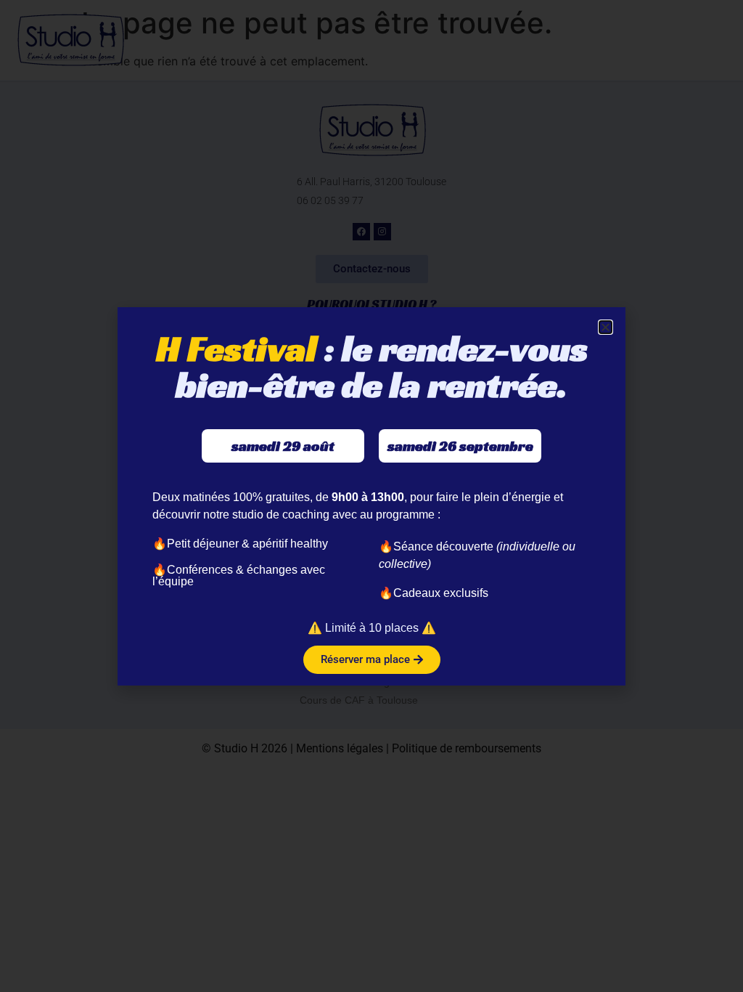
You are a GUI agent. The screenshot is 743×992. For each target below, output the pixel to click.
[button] (605, 327)
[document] (371, 496)
